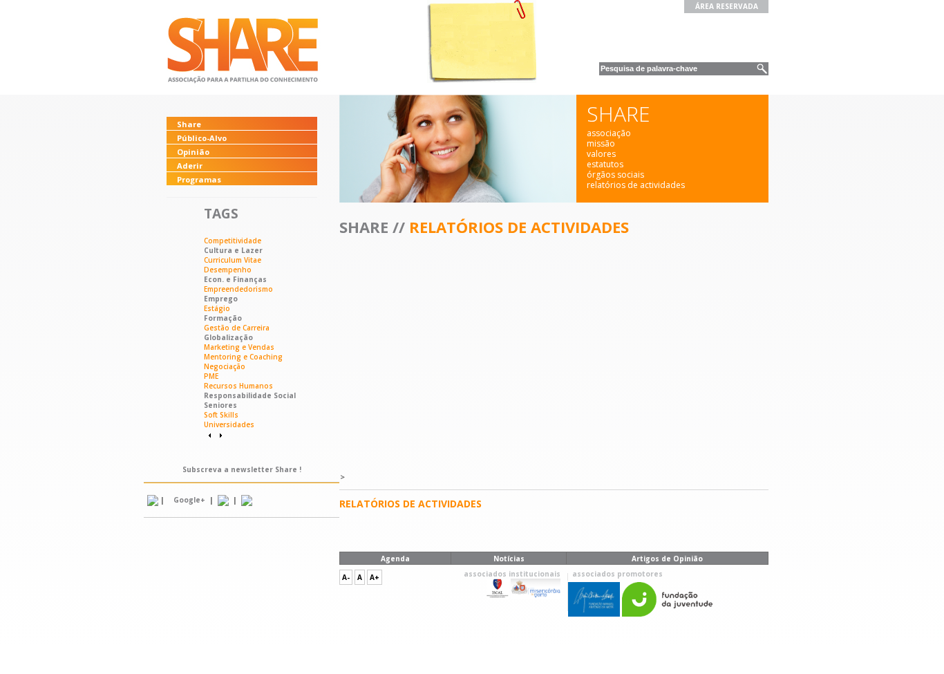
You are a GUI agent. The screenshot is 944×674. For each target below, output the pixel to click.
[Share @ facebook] (246, 500)
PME (211, 376)
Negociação (224, 366)
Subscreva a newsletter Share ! (241, 469)
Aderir (189, 165)
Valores (601, 154)
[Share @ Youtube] (223, 500)
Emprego (221, 298)
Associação (609, 133)
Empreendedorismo (238, 289)
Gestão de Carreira (237, 328)
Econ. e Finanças (235, 279)
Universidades (229, 424)
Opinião (193, 152)
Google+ (189, 500)
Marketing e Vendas (239, 347)
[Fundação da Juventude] (667, 614)
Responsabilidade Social (250, 395)
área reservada (726, 6)
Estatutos (605, 164)
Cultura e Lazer (233, 250)
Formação (223, 318)
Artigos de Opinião (667, 558)
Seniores (220, 405)
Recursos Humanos (238, 386)
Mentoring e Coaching (243, 357)
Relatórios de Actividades (636, 185)
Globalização (228, 337)
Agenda (395, 558)
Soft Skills (221, 415)
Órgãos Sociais (615, 174)
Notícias (509, 558)
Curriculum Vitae (232, 260)
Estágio (217, 308)
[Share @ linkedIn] (152, 500)
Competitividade (232, 240)
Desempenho (228, 269)
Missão (601, 143)
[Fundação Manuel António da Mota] (594, 614)
